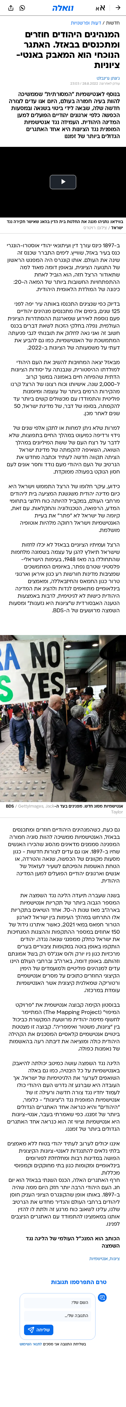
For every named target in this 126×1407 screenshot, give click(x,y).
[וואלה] (63, 8)
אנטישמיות (98, 1259)
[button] (100, 8)
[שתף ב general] (11, 8)
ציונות (115, 1259)
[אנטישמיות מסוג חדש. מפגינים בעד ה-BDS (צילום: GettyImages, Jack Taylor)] (63, 726)
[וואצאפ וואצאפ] (22, 8)
